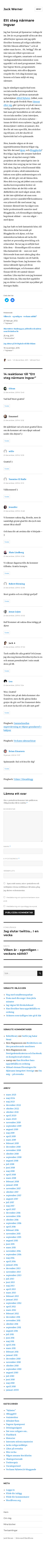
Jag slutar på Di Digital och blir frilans (19, 344)
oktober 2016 (12, 1219)
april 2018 (11, 1174)
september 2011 (13, 1327)
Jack (9, 360)
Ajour (22, 150)
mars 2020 (11, 1119)
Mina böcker (10, 1524)
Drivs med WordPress (24, 1538)
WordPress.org (13, 1500)
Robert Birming (17, 584)
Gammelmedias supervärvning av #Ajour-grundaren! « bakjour (23, 726)
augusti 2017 (12, 1199)
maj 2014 (10, 1258)
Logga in (10, 1490)
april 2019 (11, 1136)
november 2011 (13, 1320)
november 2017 (13, 1188)
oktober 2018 (12, 1153)
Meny (38, 9)
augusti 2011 (12, 1331)
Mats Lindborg (16, 552)
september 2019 (13, 1126)
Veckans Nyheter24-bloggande (21, 1469)
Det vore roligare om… (17, 1431)
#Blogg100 (11, 1414)
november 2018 (13, 1150)
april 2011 (10, 1345)
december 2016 (13, 1213)
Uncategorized (13, 1466)
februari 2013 (12, 1296)
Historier (10, 1438)
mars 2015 (11, 1247)
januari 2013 (12, 1299)
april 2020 (11, 1115)
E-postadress (12, 859)
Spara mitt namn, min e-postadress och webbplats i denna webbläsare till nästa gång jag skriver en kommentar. (22, 887)
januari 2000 (12, 1390)
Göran (12, 388)
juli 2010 (10, 1376)
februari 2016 (12, 1230)
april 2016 (11, 1226)
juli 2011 (10, 1334)
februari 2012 (12, 1313)
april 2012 (11, 1306)
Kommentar (9, 809)
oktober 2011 (12, 1324)
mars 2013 (11, 1292)
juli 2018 (10, 1164)
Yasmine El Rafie (17, 479)
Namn (7, 846)
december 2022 (13, 1105)
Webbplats (9, 871)
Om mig (7, 1518)
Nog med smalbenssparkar (19, 994)
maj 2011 (10, 1341)
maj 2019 (10, 1133)
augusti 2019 (12, 1129)
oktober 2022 (12, 1108)
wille (11, 451)
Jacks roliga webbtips (16, 1445)
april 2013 (11, 1289)
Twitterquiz (12, 1462)
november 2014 (13, 1251)
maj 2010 (10, 1383)
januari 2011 (12, 1355)
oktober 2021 (12, 1112)
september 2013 (13, 1275)
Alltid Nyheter (23, 98)
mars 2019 (11, 1140)
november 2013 (13, 1272)
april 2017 (11, 1209)
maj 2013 (10, 1285)
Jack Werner (13, 9)
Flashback (11, 1434)
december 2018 (13, 1147)
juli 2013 (10, 1279)
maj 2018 (10, 1171)
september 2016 (13, 1223)
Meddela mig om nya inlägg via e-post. (22, 906)
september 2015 (13, 1237)
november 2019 (13, 1122)
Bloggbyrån (35, 150)
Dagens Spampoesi (15, 1424)
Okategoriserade (14, 1459)
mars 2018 (11, 1178)
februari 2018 (12, 1181)
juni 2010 (10, 1379)
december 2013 (13, 1268)
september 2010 (13, 1369)
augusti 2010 (12, 1372)
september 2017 (13, 1195)
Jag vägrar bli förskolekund (19, 1005)
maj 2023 (10, 1101)
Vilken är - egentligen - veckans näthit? (20, 316)
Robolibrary (12, 1036)
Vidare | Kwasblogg (23, 779)
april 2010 (11, 1386)
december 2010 (13, 1358)
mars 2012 (11, 1310)
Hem (6, 1512)
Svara (7, 406)
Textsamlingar (11, 1530)
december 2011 (13, 1317)
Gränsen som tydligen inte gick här (23, 1015)
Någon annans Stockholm (19, 1455)
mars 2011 (11, 1348)
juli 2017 (10, 1202)
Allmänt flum (35, 360)
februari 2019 (12, 1143)
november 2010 (13, 1362)
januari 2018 (12, 1185)
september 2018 (13, 1157)
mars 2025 (11, 1094)
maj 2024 (10, 1098)
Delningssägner (14, 1428)
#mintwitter (12, 1417)
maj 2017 (10, 1206)
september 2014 (13, 1254)
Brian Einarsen (17, 751)
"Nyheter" (11, 1410)
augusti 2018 (12, 1160)
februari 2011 (12, 1351)
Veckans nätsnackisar (25, 740)
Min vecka (11, 1452)
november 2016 (13, 1216)
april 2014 (11, 1261)
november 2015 (13, 1233)
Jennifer (13, 507)
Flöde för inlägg (14, 1493)
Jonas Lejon (15, 611)
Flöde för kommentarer (17, 1497)
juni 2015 (10, 1244)
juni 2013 (10, 1282)
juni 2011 (10, 1338)
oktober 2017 (12, 1192)
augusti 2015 (12, 1240)
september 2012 (13, 1303)
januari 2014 (12, 1265)
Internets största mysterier (19, 1441)
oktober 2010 (12, 1365)
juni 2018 (10, 1167)
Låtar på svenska (14, 1448)
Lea (10, 681)
